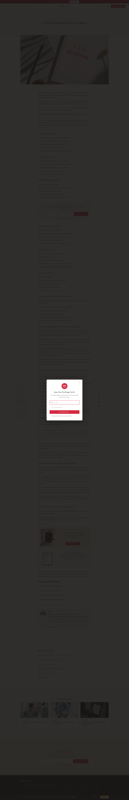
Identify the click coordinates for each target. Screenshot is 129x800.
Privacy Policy (59, 416)
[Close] (79, 382)
